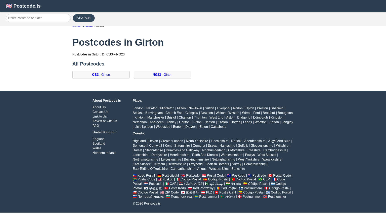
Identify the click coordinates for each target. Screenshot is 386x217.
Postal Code (216, 175)
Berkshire (238, 168)
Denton (209, 122)
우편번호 (155, 188)
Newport (207, 113)
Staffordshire (154, 150)
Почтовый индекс (151, 196)
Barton (274, 122)
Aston (230, 117)
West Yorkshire (249, 159)
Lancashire (141, 155)
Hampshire (227, 145)
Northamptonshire (145, 159)
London (138, 108)
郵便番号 (192, 192)
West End (216, 117)
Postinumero (253, 188)
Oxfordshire (236, 150)
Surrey (236, 164)
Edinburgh (260, 117)
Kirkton (139, 117)
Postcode (193, 175)
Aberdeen (157, 122)
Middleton (167, 108)
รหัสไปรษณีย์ (193, 183)
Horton (235, 122)
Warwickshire (271, 159)
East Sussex (142, 164)
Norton (238, 108)
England (98, 139)
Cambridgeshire (274, 150)
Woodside (163, 126)
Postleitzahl (170, 175)
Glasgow (191, 113)
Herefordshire (179, 155)
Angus (201, 168)
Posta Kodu (177, 188)
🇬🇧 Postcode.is (23, 6)
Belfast (138, 113)
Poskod (167, 179)
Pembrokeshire (255, 164)
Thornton (200, 117)
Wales (96, 148)
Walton (221, 113)
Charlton (185, 117)
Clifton (197, 122)
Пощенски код (181, 196)
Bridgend (243, 117)
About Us (99, 107)
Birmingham (154, 113)
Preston (262, 108)
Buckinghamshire (196, 159)
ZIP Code (172, 192)
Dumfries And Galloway (182, 150)
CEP (266, 179)
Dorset (137, 150)
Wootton (261, 122)
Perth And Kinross (205, 155)
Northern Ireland (104, 153)
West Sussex (267, 155)
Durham (159, 164)
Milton (181, 108)
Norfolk (236, 141)
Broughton (285, 113)
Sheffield (277, 108)
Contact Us (100, 112)
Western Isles (219, 168)
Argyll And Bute (279, 141)
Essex (212, 145)
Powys (250, 155)
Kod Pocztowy (203, 188)
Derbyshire (159, 155)
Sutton (209, 108)
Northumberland (213, 150)
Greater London (172, 141)
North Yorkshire (197, 141)
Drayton (191, 126)
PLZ (209, 192)
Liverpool (223, 108)
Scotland (98, 143)
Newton (151, 108)
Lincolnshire (219, 141)
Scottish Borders (217, 164)
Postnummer (208, 196)
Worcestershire (231, 155)
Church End (174, 113)
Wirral (246, 113)
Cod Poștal (229, 188)
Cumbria (199, 145)
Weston (233, 113)
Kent (168, 145)
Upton (249, 108)
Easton (223, 122)
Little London (143, 126)
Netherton (140, 122)
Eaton (203, 126)
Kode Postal (146, 175)
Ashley (171, 122)
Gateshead (218, 126)
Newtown (195, 108)
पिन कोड (236, 183)
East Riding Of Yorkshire (150, 168)
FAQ (95, 125)
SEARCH (84, 18)
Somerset (139, 145)
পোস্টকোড (230, 196)
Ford (256, 113)
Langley (287, 122)
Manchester (155, 117)
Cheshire (254, 150)
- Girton (101, 74)
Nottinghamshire (223, 159)
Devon (153, 141)
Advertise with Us (104, 121)
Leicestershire (171, 159)
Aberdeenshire (254, 141)
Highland (139, 141)
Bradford (269, 113)
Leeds (247, 122)
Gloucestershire (262, 145)
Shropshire (182, 145)
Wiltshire (282, 145)
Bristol (171, 117)
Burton (178, 126)
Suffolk (243, 145)
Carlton (184, 122)
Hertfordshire (177, 164)
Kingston (277, 117)
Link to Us (99, 116)
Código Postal (191, 179)
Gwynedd (196, 164)
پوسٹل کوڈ (216, 183)
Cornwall (155, 145)
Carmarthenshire (182, 168)
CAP (173, 183)
